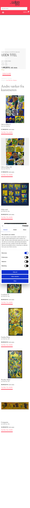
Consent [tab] (5, 229)
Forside (2, 52)
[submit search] (28, 8)
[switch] (26, 257)
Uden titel (4, 209)
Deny (15, 280)
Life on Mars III (6, 167)
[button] (3, 12)
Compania (4, 422)
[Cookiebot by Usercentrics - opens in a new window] (22, 226)
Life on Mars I (6, 124)
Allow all (15, 272)
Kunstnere (7, 52)
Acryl (2, 126)
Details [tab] (15, 229)
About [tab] (24, 229)
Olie (9, 211)
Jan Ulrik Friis (12, 52)
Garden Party (5, 337)
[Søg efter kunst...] (14, 8)
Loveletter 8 (5, 294)
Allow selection (15, 276)
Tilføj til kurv (6, 73)
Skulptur (15, 80)
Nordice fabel (5, 379)
